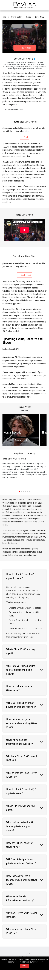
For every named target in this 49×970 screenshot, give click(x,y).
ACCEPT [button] (24, 966)
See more (24, 410)
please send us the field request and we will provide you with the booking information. (23, 132)
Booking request (21, 440)
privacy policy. (38, 962)
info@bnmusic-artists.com (14, 110)
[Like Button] (36, 25)
